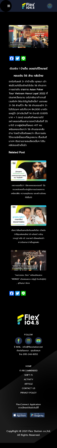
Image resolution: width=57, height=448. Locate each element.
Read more (35, 283)
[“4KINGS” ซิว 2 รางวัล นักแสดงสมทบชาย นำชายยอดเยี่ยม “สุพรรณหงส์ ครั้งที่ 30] (28, 260)
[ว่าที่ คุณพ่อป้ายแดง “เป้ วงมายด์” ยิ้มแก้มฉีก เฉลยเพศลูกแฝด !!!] (28, 216)
